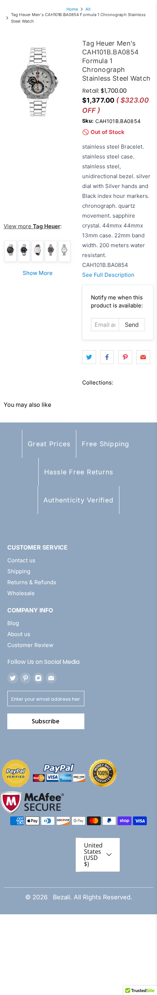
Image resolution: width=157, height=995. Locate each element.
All (88, 9)
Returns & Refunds (31, 582)
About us (18, 634)
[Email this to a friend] (143, 357)
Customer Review (30, 645)
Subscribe (46, 721)
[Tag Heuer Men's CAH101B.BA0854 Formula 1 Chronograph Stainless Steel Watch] (39, 82)
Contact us (21, 560)
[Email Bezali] (51, 678)
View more (32, 226)
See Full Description (108, 274)
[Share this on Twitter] (89, 357)
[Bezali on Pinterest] (25, 678)
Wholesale (21, 593)
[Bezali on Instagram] (38, 678)
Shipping (18, 571)
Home (72, 9)
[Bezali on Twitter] (12, 678)
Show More (38, 272)
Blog (13, 623)
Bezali (61, 897)
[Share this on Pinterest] (125, 357)
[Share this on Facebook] (107, 357)
